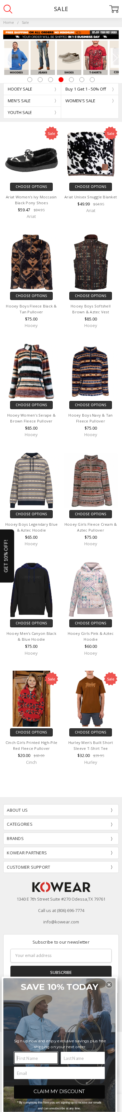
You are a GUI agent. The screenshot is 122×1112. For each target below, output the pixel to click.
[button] (109, 984)
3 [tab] (50, 79)
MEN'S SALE (19, 101)
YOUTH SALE (20, 112)
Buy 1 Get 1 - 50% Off (85, 89)
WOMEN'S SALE (80, 101)
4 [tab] (61, 79)
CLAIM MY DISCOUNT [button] (59, 1091)
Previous (7, 58)
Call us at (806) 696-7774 (61, 910)
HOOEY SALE (20, 89)
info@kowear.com (61, 922)
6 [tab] (81, 79)
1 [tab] (29, 79)
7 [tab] (92, 79)
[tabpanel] (16, 58)
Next (114, 58)
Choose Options (31, 186)
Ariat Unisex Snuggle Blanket (90, 196)
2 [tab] (40, 79)
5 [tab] (71, 79)
